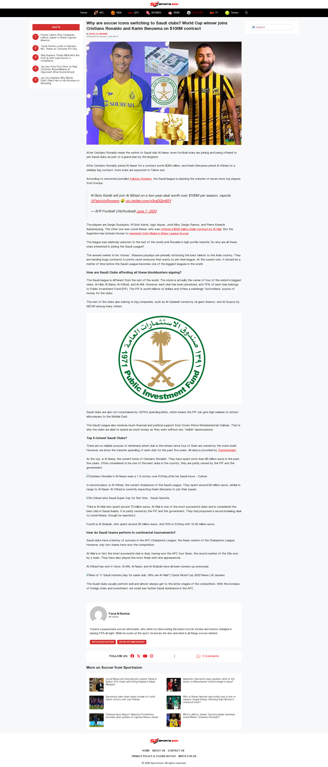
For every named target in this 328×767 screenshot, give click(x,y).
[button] (246, 13)
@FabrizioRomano (105, 201)
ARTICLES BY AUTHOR (103, 642)
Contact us (176, 751)
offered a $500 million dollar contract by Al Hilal (191, 229)
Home (83, 13)
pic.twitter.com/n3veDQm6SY (148, 201)
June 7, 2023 (146, 211)
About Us (158, 751)
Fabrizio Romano (140, 179)
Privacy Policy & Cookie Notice (154, 756)
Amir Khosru (131, 642)
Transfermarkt (227, 450)
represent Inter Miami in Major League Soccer (158, 233)
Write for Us (187, 756)
